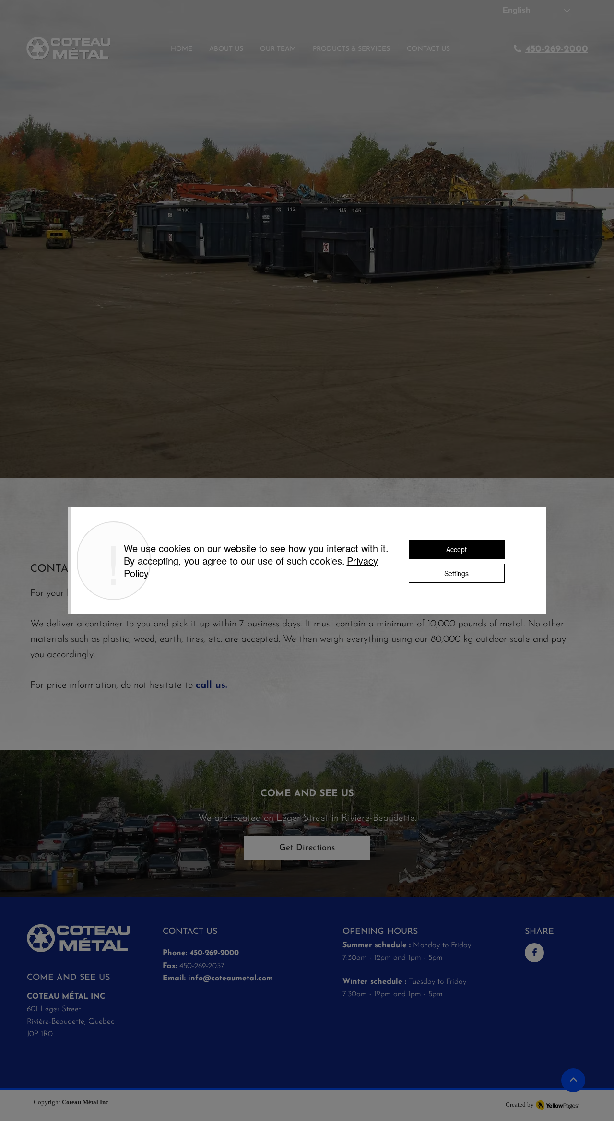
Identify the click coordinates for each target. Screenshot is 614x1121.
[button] (351, 49)
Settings (456, 573)
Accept (456, 549)
